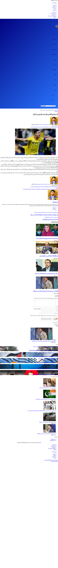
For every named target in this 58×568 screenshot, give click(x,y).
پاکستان (54, 44)
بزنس (55, 64)
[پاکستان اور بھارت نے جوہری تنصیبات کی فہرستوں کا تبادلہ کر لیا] (49, 398)
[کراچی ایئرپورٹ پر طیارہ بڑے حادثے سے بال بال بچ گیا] (49, 421)
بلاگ (55, 74)
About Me (56, 205)
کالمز (55, 79)
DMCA (55, 17)
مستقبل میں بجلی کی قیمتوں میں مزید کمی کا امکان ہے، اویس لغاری (46, 273)
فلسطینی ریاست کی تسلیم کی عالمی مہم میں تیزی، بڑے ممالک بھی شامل (45, 356)
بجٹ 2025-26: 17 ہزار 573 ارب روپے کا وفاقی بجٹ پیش (48, 256)
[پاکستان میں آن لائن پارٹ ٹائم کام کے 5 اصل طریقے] (49, 386)
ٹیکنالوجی (54, 69)
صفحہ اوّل (54, 39)
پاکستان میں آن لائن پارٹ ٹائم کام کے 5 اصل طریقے (47, 387)
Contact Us (54, 14)
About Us (54, 12)
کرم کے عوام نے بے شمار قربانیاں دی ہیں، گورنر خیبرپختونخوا (46, 433)
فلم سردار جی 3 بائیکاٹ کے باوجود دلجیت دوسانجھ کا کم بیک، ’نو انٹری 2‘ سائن (45, 374)
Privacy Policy (53, 13)
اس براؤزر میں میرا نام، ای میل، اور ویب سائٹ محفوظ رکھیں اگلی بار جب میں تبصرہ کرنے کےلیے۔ (43, 315)
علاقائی (52, 100)
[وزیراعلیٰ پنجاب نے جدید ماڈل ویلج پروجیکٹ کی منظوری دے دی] (47, 236)
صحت (52, 95)
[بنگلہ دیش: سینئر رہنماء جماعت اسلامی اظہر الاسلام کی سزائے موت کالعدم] (47, 288)
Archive (56, 110)
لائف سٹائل (54, 54)
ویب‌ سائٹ (56, 313)
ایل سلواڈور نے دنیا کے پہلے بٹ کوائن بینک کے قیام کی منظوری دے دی (46, 362)
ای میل (57, 309)
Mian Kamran (38, 124)
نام (57, 311)
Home (54, 110)
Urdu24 (39, 442)
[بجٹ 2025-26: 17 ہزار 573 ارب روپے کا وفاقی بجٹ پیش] (47, 253)
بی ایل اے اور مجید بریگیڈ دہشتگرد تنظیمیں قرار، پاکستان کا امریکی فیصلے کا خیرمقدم (43, 350)
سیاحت (54, 85)
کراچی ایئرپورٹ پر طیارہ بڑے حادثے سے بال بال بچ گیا (47, 422)
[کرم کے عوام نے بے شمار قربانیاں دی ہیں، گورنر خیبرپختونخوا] (49, 432)
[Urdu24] (56, 27)
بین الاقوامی (54, 49)
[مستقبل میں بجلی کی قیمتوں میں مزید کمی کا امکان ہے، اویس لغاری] (47, 271)
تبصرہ (57, 306)
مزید (55, 90)
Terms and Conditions (52, 16)
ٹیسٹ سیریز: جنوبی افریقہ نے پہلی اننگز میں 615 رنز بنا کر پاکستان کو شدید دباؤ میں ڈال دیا (41, 410)
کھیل (55, 59)
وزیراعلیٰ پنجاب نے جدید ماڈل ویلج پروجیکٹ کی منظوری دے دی (47, 238)
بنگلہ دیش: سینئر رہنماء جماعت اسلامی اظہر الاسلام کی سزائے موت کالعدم (45, 291)
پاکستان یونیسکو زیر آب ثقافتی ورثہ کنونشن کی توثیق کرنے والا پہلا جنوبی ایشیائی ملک (44, 368)
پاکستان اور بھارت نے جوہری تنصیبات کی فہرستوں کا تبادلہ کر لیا (46, 399)
